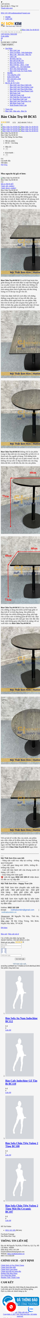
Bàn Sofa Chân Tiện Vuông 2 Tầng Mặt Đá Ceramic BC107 (21, 1208)
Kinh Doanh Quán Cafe (18, 105)
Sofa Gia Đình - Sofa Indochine (21, 52)
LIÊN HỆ (8, 19)
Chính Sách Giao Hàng (9, 1269)
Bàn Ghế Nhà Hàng (17, 63)
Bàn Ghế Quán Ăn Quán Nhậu (21, 71)
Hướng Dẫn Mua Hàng (9, 1273)
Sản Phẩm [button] (8, 48)
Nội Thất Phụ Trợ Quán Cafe (20, 97)
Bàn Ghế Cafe (15, 50)
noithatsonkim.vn (8, 912)
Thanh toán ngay (7, 8)
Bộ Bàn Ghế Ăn (15, 59)
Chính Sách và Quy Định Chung (12, 1265)
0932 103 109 (6, 13)
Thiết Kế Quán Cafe (17, 95)
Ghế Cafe (13, 57)
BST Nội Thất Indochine (18, 69)
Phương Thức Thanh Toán (10, 1277)
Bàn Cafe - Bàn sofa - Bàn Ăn (20, 54)
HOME (8, 17)
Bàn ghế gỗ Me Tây (17, 61)
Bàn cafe (4, 934)
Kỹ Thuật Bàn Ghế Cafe (18, 99)
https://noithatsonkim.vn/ (16, 1254)
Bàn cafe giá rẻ (13, 934)
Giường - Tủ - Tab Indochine (20, 67)
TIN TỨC (10, 81)
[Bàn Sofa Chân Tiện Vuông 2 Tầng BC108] (19, 1138)
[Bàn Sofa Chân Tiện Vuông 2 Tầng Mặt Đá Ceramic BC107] (19, 1201)
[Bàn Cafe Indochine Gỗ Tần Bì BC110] (19, 1076)
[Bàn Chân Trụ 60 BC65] (11, 26)
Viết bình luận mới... (20, 964)
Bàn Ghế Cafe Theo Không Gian (21, 87)
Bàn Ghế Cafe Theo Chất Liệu (20, 85)
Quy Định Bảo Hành (8, 1275)
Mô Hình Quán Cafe (17, 103)
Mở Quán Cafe (15, 93)
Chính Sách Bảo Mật (8, 1267)
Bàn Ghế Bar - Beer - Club (19, 65)
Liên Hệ (8, 1030)
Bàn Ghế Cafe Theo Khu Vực (20, 101)
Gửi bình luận (20, 959)
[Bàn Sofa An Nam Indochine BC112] (19, 1013)
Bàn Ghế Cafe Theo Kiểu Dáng (21, 89)
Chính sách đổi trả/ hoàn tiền (11, 1271)
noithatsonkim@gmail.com (20, 13)
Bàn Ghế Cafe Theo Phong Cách (21, 91)
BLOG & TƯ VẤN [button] (12, 83)
